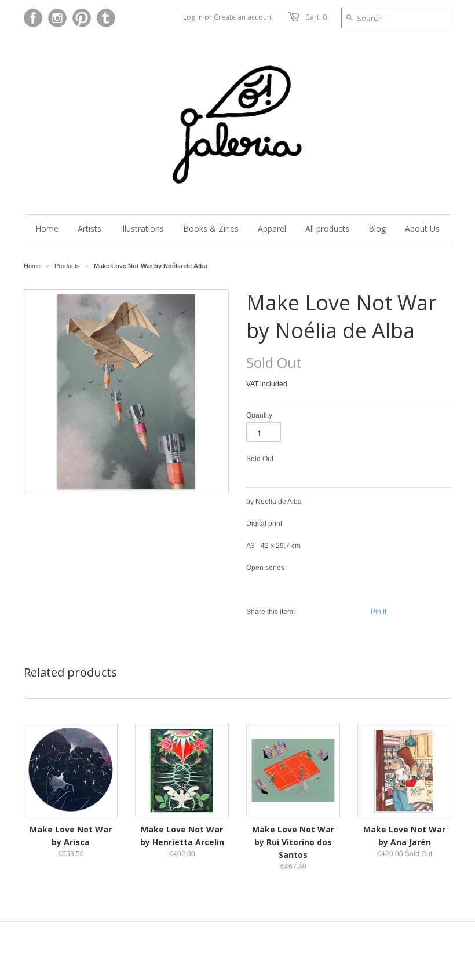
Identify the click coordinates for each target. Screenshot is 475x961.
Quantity (259, 415)
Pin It (378, 612)
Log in (193, 17)
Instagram (57, 18)
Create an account (243, 17)
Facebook (33, 18)
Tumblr (106, 18)
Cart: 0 (316, 17)
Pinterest (81, 18)
